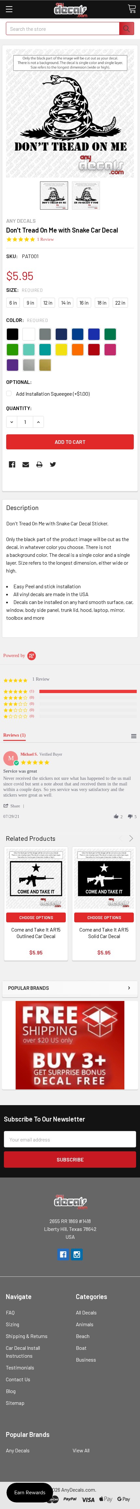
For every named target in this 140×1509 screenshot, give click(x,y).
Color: (27, 320)
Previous (122, 838)
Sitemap (15, 1403)
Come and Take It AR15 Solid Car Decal (104, 932)
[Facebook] (12, 464)
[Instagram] (77, 1254)
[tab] (14, 736)
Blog (11, 1391)
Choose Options (36, 917)
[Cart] (132, 9)
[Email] (26, 464)
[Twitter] (53, 464)
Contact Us (18, 1379)
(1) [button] (32, 691)
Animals (84, 1324)
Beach (83, 1336)
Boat (81, 1348)
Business (86, 1359)
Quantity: (19, 408)
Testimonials (20, 1367)
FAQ (10, 1312)
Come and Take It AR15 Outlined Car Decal (36, 932)
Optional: (19, 382)
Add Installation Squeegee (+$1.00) (53, 393)
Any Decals (18, 1450)
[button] (15, 805)
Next (130, 838)
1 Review (45, 239)
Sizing (12, 1324)
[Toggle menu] (9, 9)
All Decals (86, 1312)
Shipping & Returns (27, 1336)
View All (81, 1450)
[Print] (39, 464)
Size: (24, 290)
